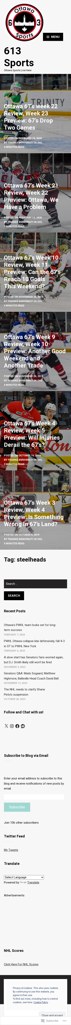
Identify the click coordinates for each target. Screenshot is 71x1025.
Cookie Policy (41, 1002)
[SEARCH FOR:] (35, 585)
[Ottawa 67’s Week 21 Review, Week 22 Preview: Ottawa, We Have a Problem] (35, 193)
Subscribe (17, 807)
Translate (33, 882)
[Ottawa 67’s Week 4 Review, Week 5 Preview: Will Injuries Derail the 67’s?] (35, 430)
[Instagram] (11, 726)
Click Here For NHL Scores (21, 964)
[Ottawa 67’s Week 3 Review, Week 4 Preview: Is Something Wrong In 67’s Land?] (35, 510)
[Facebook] (17, 726)
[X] (6, 726)
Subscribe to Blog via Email (26, 755)
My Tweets (11, 850)
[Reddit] (23, 726)
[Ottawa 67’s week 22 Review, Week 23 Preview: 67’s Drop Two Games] (35, 113)
